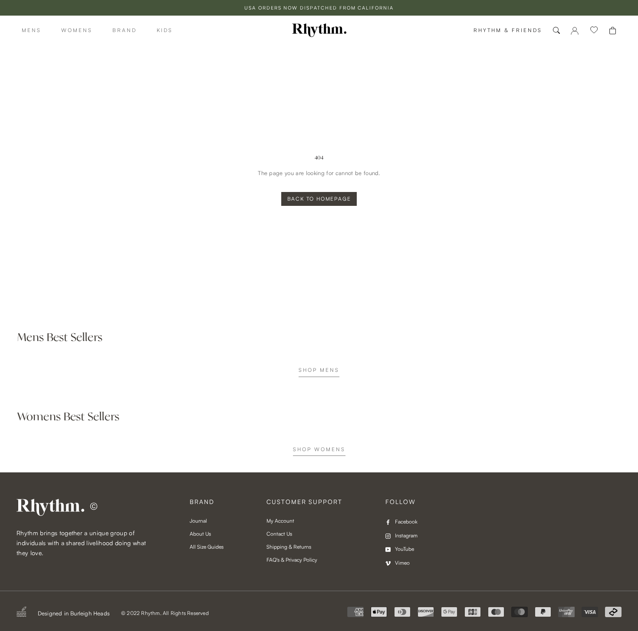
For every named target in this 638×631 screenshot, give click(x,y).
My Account (280, 520)
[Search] (556, 30)
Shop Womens (319, 449)
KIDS (165, 30)
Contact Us (279, 533)
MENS (31, 30)
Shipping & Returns (288, 546)
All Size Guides (207, 546)
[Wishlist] (594, 30)
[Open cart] (612, 30)
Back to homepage (319, 198)
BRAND (124, 30)
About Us (200, 533)
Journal (198, 520)
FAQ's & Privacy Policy (291, 559)
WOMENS (76, 30)
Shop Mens (319, 370)
